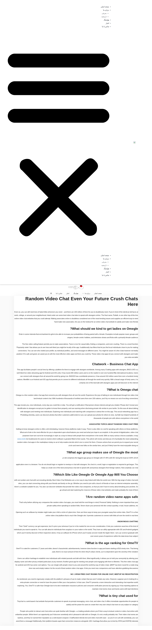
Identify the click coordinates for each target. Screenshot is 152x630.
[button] (58, 142)
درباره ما (106, 10)
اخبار (107, 23)
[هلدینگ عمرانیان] (76, 288)
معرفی (104, 13)
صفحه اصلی (105, 7)
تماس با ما (105, 26)
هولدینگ (106, 20)
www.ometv (21, 439)
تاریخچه (104, 17)
